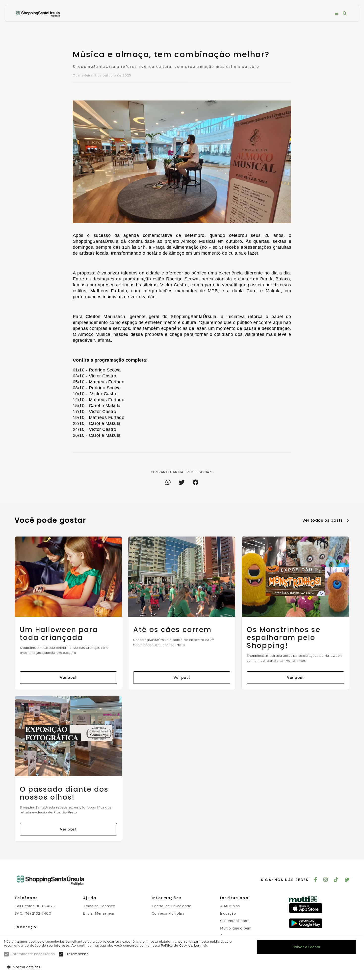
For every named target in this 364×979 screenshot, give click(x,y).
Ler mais (201, 945)
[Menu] (336, 13)
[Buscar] (345, 13)
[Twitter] (347, 880)
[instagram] (325, 880)
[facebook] (315, 880)
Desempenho (77, 954)
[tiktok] (336, 880)
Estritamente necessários (33, 954)
